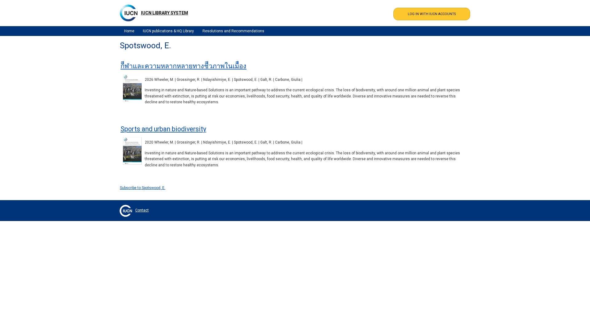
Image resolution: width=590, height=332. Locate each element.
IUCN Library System (164, 12)
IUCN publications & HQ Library (168, 31)
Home (129, 31)
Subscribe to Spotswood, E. (142, 188)
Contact (142, 210)
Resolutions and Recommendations (233, 31)
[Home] (129, 13)
